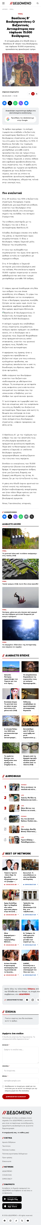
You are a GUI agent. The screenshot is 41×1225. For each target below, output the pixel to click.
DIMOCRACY (7, 1179)
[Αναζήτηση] (37, 3)
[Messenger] (26, 103)
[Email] (26, 516)
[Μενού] (3, 3)
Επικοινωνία (6, 1161)
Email (5, 1076)
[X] (38, 1000)
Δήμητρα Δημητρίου (10, 92)
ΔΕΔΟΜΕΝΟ (24, 994)
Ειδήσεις (31, 989)
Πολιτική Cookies (8, 1150)
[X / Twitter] (10, 103)
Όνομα (5, 1066)
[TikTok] (16, 1220)
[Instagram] (32, 1000)
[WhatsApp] (15, 103)
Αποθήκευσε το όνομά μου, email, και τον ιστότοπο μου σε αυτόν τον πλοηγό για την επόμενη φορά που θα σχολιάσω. (21, 1089)
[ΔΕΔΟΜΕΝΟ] (20, 3)
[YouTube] (28, 1220)
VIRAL (11, 9)
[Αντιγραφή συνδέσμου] (32, 516)
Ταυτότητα (6, 1146)
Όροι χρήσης (7, 1157)
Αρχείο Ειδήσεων (9, 1142)
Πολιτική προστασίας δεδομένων (14, 1154)
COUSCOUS (7, 1175)
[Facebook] (4, 103)
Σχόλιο (5, 1045)
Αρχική (5, 9)
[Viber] (21, 103)
